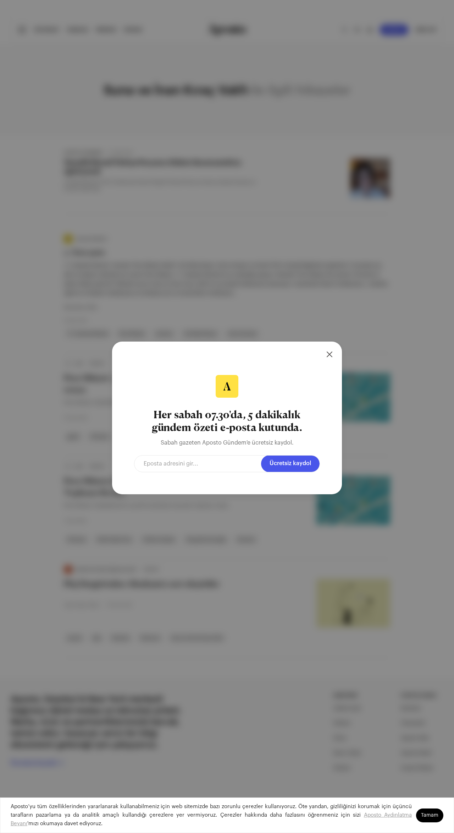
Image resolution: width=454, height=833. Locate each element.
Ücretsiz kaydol (290, 463)
